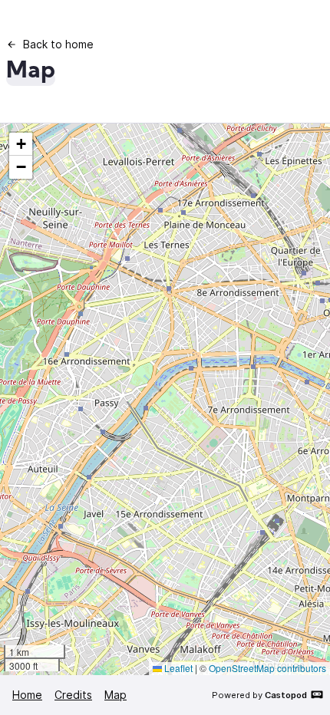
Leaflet (177, 667)
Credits (73, 694)
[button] (20, 144)
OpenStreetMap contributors (267, 667)
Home (27, 694)
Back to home (58, 44)
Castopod (286, 695)
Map (115, 694)
